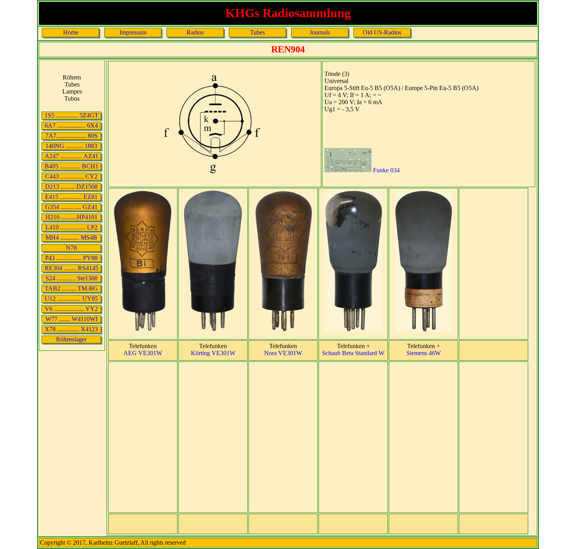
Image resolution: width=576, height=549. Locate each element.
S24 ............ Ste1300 (71, 278)
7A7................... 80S (71, 135)
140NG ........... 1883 (71, 146)
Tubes (257, 32)
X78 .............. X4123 (71, 329)
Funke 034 (385, 170)
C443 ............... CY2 (71, 176)
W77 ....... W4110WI (71, 319)
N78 (71, 247)
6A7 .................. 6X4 (71, 125)
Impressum (133, 32)
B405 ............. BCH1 (71, 166)
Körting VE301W (213, 353)
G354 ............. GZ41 (71, 207)
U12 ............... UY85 (71, 298)
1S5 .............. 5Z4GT (71, 115)
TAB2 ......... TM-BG (71, 288)
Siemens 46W (423, 353)
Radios (195, 32)
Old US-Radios (382, 32)
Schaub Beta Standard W (353, 353)
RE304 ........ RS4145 (71, 268)
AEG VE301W (142, 353)
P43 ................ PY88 (71, 258)
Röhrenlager (71, 339)
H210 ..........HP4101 (71, 217)
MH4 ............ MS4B (71, 237)
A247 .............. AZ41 (71, 156)
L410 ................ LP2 (71, 227)
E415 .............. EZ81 (71, 196)
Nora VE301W (283, 353)
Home (70, 32)
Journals (320, 32)
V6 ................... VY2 (71, 308)
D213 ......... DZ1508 (71, 186)
